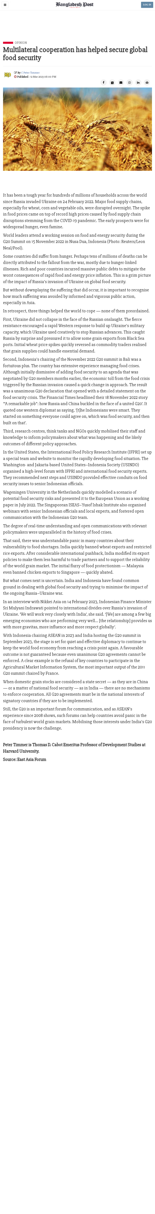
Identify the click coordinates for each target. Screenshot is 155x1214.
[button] (5, 5)
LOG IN (147, 5)
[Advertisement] (77, 30)
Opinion (21, 43)
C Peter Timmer (30, 72)
